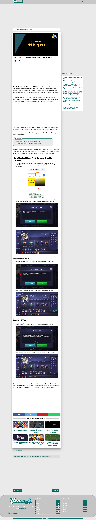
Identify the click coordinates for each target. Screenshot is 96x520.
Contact (37, 505)
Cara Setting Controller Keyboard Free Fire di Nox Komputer (36, 430)
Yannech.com (51, 518)
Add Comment (22, 62)
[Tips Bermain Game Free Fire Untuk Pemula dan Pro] (20, 424)
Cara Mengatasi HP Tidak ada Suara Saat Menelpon (71, 104)
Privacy (37, 507)
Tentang (35, 1)
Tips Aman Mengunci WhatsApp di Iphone (72, 101)
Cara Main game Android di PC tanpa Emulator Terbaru (28, 143)
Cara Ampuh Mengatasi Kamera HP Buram (72, 78)
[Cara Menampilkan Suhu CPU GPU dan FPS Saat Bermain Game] (52, 424)
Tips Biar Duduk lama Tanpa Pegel (73, 91)
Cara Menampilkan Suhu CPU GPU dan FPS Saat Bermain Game (52, 430)
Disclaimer (38, 509)
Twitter (64, 509)
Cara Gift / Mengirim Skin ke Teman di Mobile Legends (20, 443)
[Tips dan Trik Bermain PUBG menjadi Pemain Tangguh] (36, 437)
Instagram (65, 503)
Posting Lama (55, 490)
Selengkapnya (22, 508)
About (37, 503)
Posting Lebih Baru (17, 490)
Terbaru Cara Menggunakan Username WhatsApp (71, 81)
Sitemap (38, 511)
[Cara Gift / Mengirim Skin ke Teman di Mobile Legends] (20, 437)
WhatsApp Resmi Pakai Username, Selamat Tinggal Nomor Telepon (72, 85)
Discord (64, 511)
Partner (37, 513)
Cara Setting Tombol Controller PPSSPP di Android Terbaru (52, 444)
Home (28, 1)
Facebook (65, 505)
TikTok (64, 507)
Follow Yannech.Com (13, 513)
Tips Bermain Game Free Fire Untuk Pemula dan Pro (28, 141)
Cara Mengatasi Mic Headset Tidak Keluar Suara (72, 88)
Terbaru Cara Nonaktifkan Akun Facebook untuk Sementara (71, 97)
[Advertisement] (48, 16)
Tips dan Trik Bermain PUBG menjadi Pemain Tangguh (36, 443)
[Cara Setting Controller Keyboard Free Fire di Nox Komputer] (36, 424)
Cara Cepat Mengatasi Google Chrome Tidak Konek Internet (71, 94)
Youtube (64, 501)
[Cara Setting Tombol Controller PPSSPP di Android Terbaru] (52, 437)
